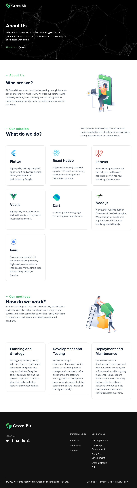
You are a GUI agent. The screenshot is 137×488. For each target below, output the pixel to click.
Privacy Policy (121, 481)
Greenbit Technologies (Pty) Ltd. (52, 481)
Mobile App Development (98, 447)
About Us (74, 440)
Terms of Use (105, 481)
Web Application (100, 440)
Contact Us (75, 445)
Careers (22, 47)
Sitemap (91, 481)
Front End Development (98, 456)
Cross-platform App (99, 464)
